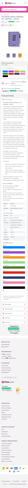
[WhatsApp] (2, 377)
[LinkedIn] (8, 377)
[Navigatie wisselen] (2, 3)
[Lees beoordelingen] (15, 21)
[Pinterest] (10, 377)
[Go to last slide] (3, 55)
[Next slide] (25, 55)
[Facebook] (5, 377)
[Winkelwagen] (26, 3)
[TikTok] (16, 377)
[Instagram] (13, 377)
